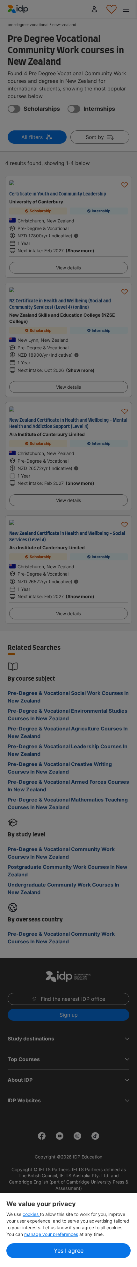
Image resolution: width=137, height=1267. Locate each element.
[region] (68, 1230)
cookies (31, 1214)
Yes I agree (68, 1250)
